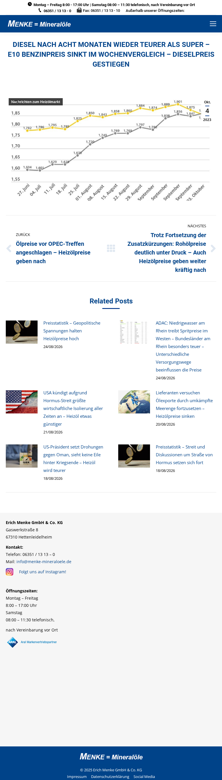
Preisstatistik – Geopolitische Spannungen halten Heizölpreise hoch (71, 330)
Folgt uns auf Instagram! (42, 571)
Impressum (77, 776)
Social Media (144, 776)
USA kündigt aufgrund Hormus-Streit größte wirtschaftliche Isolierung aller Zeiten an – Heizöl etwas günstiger (73, 408)
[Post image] (22, 332)
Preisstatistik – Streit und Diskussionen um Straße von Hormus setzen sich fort (184, 454)
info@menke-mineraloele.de (43, 561)
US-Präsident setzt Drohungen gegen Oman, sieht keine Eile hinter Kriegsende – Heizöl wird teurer (73, 458)
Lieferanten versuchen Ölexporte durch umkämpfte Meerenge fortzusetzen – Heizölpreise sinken (184, 404)
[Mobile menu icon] (213, 24)
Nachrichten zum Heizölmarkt (35, 102)
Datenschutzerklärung (110, 776)
